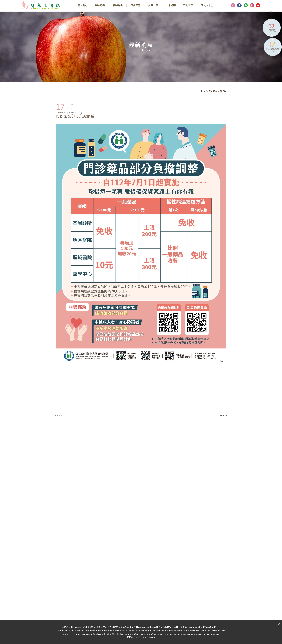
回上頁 (223, 91)
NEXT (223, 416)
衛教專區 (135, 5)
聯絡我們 (188, 5)
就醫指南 (118, 5)
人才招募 (171, 5)
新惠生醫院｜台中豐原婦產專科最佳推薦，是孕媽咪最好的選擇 (41, 5)
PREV (59, 416)
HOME (203, 91)
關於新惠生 (207, 5)
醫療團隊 (100, 5)
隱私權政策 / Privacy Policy (141, 637)
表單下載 (153, 5)
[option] (141, 47)
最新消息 (83, 5)
